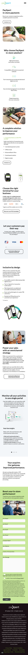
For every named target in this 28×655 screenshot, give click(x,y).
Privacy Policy (20, 578)
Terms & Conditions (17, 648)
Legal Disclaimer (7, 650)
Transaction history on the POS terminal (12, 138)
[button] (14, 138)
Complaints (15, 650)
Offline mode (8, 149)
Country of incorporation (8, 551)
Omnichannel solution (10, 155)
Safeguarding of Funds (8, 651)
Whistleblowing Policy (20, 651)
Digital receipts (9, 158)
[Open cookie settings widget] (2, 652)
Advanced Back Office (10, 152)
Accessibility (22, 650)
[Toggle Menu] (25, 3)
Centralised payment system (12, 147)
